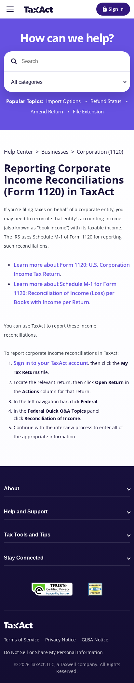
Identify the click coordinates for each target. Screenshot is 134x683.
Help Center (18, 151)
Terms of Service (21, 640)
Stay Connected (24, 558)
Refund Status (106, 101)
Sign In (116, 9)
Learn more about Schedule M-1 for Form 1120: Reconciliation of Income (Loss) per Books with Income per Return (65, 293)
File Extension (88, 111)
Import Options (64, 101)
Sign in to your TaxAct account (51, 363)
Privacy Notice (60, 640)
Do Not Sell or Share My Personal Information (53, 652)
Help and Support (25, 511)
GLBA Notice (95, 640)
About (11, 488)
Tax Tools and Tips (27, 534)
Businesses (55, 151)
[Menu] (10, 9)
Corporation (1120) (100, 151)
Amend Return (47, 111)
